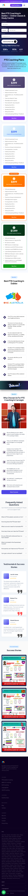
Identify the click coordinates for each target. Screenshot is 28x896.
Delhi (7, 848)
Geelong (4, 851)
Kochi (11, 858)
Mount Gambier (14, 863)
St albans (9, 871)
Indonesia (6, 856)
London (8, 860)
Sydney (3, 873)
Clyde (19, 844)
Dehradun (4, 848)
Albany (21, 834)
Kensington (4, 858)
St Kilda (13, 871)
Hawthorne (17, 853)
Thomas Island (12, 873)
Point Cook (4, 870)
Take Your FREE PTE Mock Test (10, 45)
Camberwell (4, 841)
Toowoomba (4, 875)
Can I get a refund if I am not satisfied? (11, 553)
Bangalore (15, 838)
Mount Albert (8, 863)
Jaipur (10, 856)
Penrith (20, 868)
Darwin (22, 846)
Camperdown (17, 841)
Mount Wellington (5, 865)
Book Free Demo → (16, 5)
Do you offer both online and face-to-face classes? (11, 536)
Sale (17, 870)
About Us (4, 815)
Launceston (16, 858)
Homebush (4, 855)
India (3, 856)
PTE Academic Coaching (7, 779)
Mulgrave (12, 865)
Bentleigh (4, 839)
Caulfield (8, 843)
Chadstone (13, 843)
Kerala (8, 858)
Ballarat (10, 838)
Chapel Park (4, 844)
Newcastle (19, 865)
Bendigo (19, 838)
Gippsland (8, 851)
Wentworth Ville (5, 876)
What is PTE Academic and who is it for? (12, 517)
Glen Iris (18, 851)
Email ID (3, 33)
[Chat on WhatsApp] (4, 892)
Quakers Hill (9, 870)
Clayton (16, 844)
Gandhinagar (20, 850)
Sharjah (20, 870)
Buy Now (14, 118)
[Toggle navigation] (24, 5)
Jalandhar (14, 856)
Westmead (20, 876)
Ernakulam (4, 850)
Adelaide (8, 834)
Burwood (18, 839)
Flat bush (8, 850)
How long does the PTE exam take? (11, 521)
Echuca (22, 848)
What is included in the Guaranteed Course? (11, 543)
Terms (7, 893)
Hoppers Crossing (11, 855)
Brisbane (14, 839)
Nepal (15, 865)
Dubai (10, 848)
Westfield (16, 876)
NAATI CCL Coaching (6, 782)
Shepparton (4, 871)
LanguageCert (5, 787)
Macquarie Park (18, 860)
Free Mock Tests (5, 797)
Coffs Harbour (5, 846)
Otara (3, 868)
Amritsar (6, 836)
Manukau (3, 861)
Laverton (21, 858)
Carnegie (4, 843)
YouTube (4, 808)
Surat (22, 871)
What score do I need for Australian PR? (12, 526)
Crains (13, 846)
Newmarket (4, 866)
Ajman (18, 834)
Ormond (23, 866)
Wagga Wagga (20, 875)
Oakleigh (15, 866)
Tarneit (6, 873)
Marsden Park (9, 861)
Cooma (10, 846)
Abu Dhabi (4, 834)
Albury (3, 836)
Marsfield (14, 861)
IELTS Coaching (5, 785)
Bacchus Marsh (5, 838)
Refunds (12, 893)
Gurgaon (7, 853)
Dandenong (18, 846)
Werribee (11, 876)
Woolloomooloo (16, 878)
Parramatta (7, 868)
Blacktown (8, 839)
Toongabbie (18, 873)
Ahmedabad (13, 834)
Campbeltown (10, 841)
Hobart (21, 853)
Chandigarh (18, 843)
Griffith (3, 853)
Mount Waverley (22, 863)
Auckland (14, 836)
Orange (18, 866)
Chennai (9, 844)
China (12, 844)
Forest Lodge (14, 850)
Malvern (23, 860)
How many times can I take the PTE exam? (12, 531)
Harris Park (12, 853)
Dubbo (13, 848)
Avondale (19, 836)
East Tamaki (18, 848)
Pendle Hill (15, 868)
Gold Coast (23, 851)
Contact (4, 820)
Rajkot (14, 870)
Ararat (10, 836)
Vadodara (14, 875)
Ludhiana (12, 860)
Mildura (3, 863)
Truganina (10, 875)
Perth (23, 868)
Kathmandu (19, 856)
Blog (3, 805)
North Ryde (9, 866)
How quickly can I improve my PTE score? (12, 548)
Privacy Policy (5, 823)
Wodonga (4, 878)
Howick (17, 855)
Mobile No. (3, 27)
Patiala (11, 868)
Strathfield (18, 871)
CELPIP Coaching (6, 790)
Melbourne (19, 861)
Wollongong (9, 878)
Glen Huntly (13, 851)
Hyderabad (21, 855)
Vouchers (4, 818)
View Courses (14, 492)
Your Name (4, 21)
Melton (23, 861)
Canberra (23, 841)
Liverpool (4, 860)
